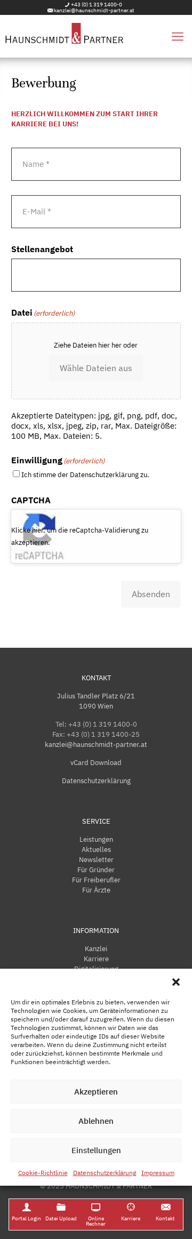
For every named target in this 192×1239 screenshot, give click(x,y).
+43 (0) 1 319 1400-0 (96, 4)
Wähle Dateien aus (96, 368)
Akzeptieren (96, 1092)
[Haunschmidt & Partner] (96, 36)
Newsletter (96, 859)
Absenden (151, 594)
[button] (176, 982)
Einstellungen (96, 1150)
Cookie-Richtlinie (43, 1173)
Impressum (157, 1173)
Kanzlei (96, 948)
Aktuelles (96, 849)
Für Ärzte (96, 890)
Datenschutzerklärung (104, 1173)
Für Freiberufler (96, 879)
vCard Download (96, 762)
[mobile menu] (178, 36)
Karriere (96, 958)
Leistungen (96, 839)
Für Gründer (96, 869)
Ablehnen (96, 1121)
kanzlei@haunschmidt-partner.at (94, 10)
